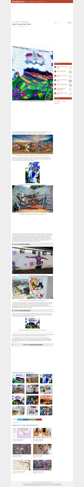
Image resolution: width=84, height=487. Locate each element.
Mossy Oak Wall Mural (17, 455)
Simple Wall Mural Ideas (37, 455)
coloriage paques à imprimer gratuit (48, 484)
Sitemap (33, 482)
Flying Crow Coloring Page (62, 84)
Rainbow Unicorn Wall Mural (18, 439)
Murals (44, 1)
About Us (50, 482)
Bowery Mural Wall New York (38, 471)
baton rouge (16, 422)
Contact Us (37, 482)
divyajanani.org (18, 1)
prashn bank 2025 (58, 484)
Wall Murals (39, 1)
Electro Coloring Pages (61, 71)
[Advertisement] (42, 12)
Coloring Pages (33, 1)
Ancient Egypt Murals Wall (38, 439)
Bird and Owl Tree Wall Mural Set (19, 471)
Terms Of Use (46, 482)
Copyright (41, 482)
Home (27, 1)
